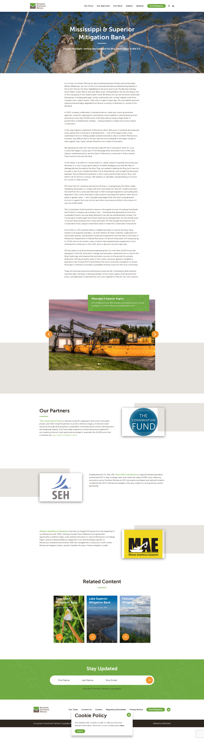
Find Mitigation (156, 6)
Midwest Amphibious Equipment (54, 531)
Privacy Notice (136, 709)
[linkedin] (173, 6)
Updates (140, 6)
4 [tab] (105, 364)
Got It (80, 731)
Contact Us (86, 709)
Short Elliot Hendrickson (126, 474)
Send (149, 680)
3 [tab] (103, 364)
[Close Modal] (129, 715)
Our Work (117, 6)
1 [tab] (99, 364)
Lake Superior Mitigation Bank (64, 435)
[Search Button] (169, 6)
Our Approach (103, 6)
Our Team (73, 709)
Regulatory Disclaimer (116, 709)
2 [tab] (101, 364)
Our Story (88, 6)
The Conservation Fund (50, 421)
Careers (98, 709)
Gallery (129, 6)
